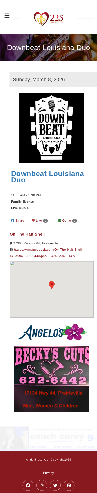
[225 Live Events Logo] (48, 17)
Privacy (48, 465)
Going (68, 220)
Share (19, 220)
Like (40, 220)
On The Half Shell (27, 234)
